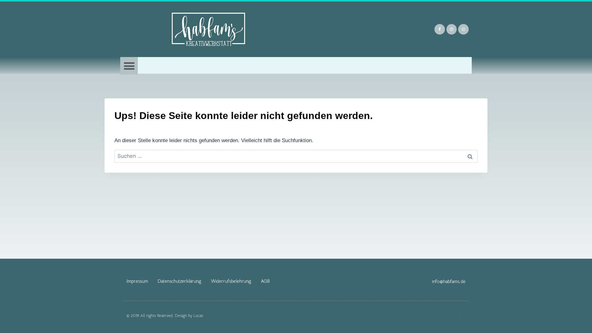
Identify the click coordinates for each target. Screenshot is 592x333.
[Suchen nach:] (296, 156)
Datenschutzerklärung (179, 281)
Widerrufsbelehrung (231, 281)
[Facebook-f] (439, 29)
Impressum (137, 281)
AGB (265, 281)
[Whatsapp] (463, 29)
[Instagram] (451, 29)
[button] (129, 66)
